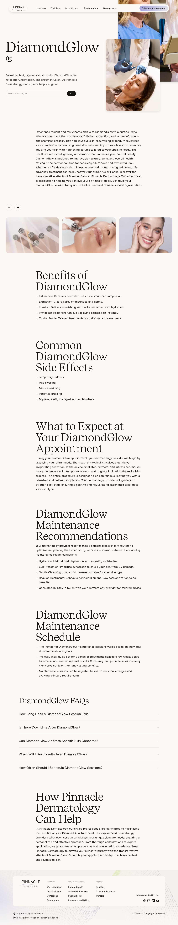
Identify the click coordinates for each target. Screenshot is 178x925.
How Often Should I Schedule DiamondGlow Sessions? (60, 768)
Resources (108, 8)
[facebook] (144, 900)
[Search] (71, 93)
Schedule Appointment (154, 8)
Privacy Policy (20, 917)
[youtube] (157, 900)
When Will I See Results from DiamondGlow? (53, 754)
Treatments (90, 8)
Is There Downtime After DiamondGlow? (49, 727)
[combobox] (36, 93)
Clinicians (55, 8)
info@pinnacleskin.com (147, 895)
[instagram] (148, 900)
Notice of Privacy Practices (44, 917)
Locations (41, 8)
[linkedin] (153, 900)
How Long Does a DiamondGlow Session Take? (54, 714)
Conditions (70, 8)
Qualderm (36, 913)
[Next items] (17, 207)
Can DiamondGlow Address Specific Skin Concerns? (58, 741)
